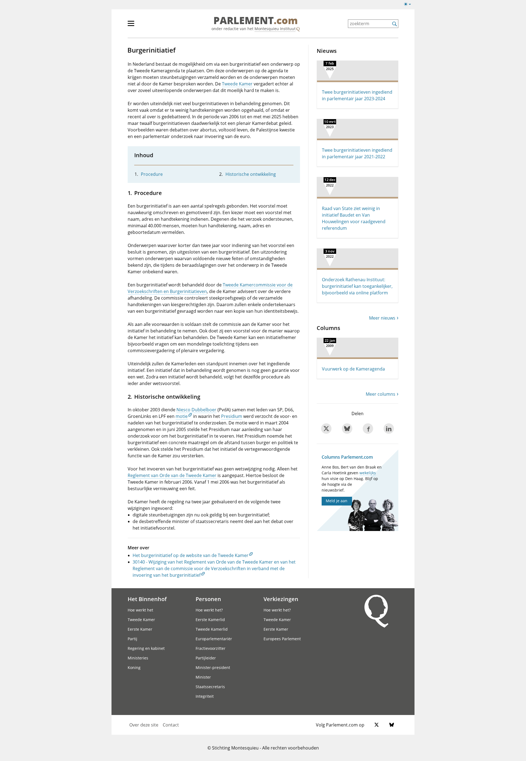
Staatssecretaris (210, 686)
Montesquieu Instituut (275, 28)
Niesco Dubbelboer (196, 410)
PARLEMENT (255, 21)
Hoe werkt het (140, 610)
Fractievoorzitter (210, 648)
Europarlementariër (214, 638)
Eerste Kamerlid (210, 619)
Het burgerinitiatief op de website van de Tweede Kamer (190, 555)
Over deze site (143, 725)
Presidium (231, 416)
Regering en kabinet (146, 648)
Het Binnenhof (147, 599)
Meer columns (380, 394)
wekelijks (367, 472)
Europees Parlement (282, 638)
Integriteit (205, 696)
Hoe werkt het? (209, 610)
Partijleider (206, 658)
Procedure (152, 174)
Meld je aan (336, 500)
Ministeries (138, 658)
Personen (208, 599)
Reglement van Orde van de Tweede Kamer (172, 475)
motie (182, 416)
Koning (134, 667)
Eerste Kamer (140, 629)
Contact (171, 725)
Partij (132, 638)
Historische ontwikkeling (250, 174)
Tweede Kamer (237, 84)
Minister (203, 677)
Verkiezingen (281, 599)
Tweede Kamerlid (212, 629)
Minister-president (213, 667)
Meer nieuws (382, 318)
